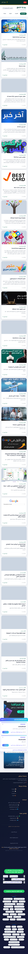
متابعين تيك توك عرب (7, 901)
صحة (5, 13)
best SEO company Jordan (14, 942)
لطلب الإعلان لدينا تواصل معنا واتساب (14, 891)
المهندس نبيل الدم (16, 934)
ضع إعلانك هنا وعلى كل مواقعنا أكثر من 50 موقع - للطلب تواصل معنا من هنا (14, 871)
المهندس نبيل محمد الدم (8, 906)
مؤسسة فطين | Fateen (19, 425)
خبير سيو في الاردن (13, 939)
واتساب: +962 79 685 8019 (13, 816)
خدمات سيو (8, 926)
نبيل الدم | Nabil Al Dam (19, 37)
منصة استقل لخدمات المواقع (14, 826)
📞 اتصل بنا (14, 793)
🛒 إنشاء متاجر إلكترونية (14, 807)
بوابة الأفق (23, 934)
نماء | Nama (22, 66)
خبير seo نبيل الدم (21, 937)
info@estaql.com (13, 818)
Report (2, 719)
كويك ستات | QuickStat (19, 338)
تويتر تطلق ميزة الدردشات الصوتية (15, 633)
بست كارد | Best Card (19, 187)
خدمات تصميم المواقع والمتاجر (14, 944)
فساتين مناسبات (13, 914)
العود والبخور (6, 909)
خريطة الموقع (7, 850)
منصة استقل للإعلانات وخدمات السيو (17, 732)
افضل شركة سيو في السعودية (10, 931)
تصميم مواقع (21, 939)
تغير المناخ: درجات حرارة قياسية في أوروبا (14, 689)
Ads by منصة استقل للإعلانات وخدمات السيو (20, 749)
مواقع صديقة (20, 926)
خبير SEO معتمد (14, 832)
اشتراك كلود (10, 916)
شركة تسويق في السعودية (19, 906)
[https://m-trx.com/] (14, 709)
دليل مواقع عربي (7, 929)
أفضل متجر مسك (19, 911)
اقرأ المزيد (5, 44)
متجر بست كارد (22, 901)
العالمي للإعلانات (20, 931)
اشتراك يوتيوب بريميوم (21, 919)
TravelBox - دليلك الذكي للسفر (17, 396)
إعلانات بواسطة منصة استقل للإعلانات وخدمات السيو (16, 701)
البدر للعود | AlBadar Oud (18, 309)
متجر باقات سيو (6, 947)
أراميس (11, 909)
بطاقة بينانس (12, 919)
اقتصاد (16, 13)
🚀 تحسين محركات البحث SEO (14, 802)
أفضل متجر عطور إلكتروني (19, 909)
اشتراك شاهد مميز (21, 914)
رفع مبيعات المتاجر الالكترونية (10, 904)
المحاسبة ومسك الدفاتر (8, 898)
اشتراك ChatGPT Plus (10, 911)
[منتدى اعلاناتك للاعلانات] (14, 759)
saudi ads (14, 929)
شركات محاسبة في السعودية (19, 898)
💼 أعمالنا (14, 795)
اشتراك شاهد (15, 901)
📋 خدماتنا (14, 791)
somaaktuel (22, 726)
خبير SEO (13, 926)
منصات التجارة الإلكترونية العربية (9, 937)
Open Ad (5, 732)
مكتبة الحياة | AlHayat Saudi (17, 218)
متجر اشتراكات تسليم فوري (17, 278)
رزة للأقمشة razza (17, 916)
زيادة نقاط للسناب (20, 904)
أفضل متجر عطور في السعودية (16, 367)
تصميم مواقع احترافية (14, 837)
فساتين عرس (6, 914)
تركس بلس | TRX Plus (19, 157)
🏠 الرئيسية (14, 789)
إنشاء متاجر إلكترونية (14, 843)
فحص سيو (6, 939)
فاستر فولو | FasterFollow (18, 248)
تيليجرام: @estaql (13, 820)
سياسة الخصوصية (20, 850)
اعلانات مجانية (20, 929)
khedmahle (22, 739)
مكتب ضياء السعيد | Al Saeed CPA (16, 96)
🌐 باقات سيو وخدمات (14, 809)
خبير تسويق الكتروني (7, 934)
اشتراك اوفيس (5, 919)
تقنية (10, 13)
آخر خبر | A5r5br (21, 127)
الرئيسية (23, 13)
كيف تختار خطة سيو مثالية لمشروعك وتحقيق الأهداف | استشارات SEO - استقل (15, 455)
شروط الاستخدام (13, 850)
